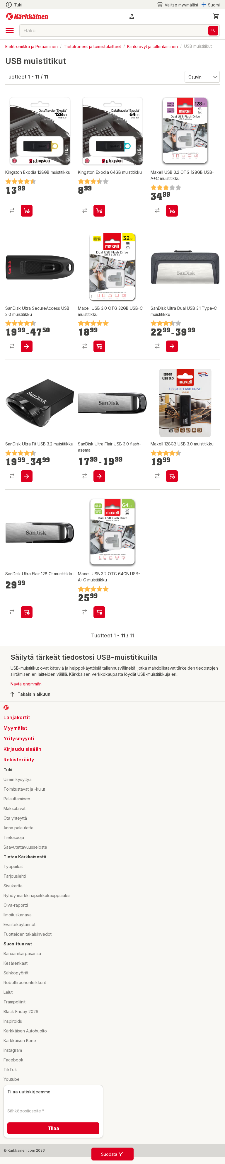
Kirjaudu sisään (23, 749)
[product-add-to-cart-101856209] (172, 346)
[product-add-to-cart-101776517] (27, 346)
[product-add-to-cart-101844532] (172, 476)
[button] (177, 5)
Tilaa (53, 1128)
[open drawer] (10, 30)
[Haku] (213, 30)
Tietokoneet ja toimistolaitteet (92, 46)
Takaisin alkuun (34, 694)
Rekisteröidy (19, 760)
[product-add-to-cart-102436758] (99, 211)
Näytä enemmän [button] (26, 683)
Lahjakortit (17, 717)
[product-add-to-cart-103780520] (99, 612)
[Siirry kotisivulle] (27, 16)
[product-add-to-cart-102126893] (99, 346)
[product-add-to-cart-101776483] (99, 476)
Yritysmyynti (19, 738)
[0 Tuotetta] (216, 16)
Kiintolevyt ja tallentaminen (152, 46)
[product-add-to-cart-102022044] (27, 476)
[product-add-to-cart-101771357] (27, 612)
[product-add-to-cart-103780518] (172, 211)
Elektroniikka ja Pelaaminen (31, 46)
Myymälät (15, 728)
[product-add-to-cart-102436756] (27, 211)
